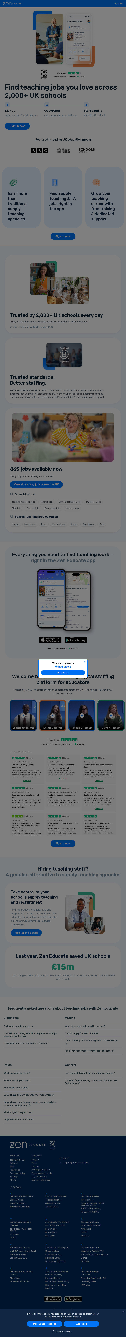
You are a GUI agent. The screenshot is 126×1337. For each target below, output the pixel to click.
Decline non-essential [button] (44, 1324)
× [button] (123, 1312)
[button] (63, 1331)
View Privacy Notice (71, 1317)
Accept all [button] (81, 1324)
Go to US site (63, 673)
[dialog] (63, 1323)
